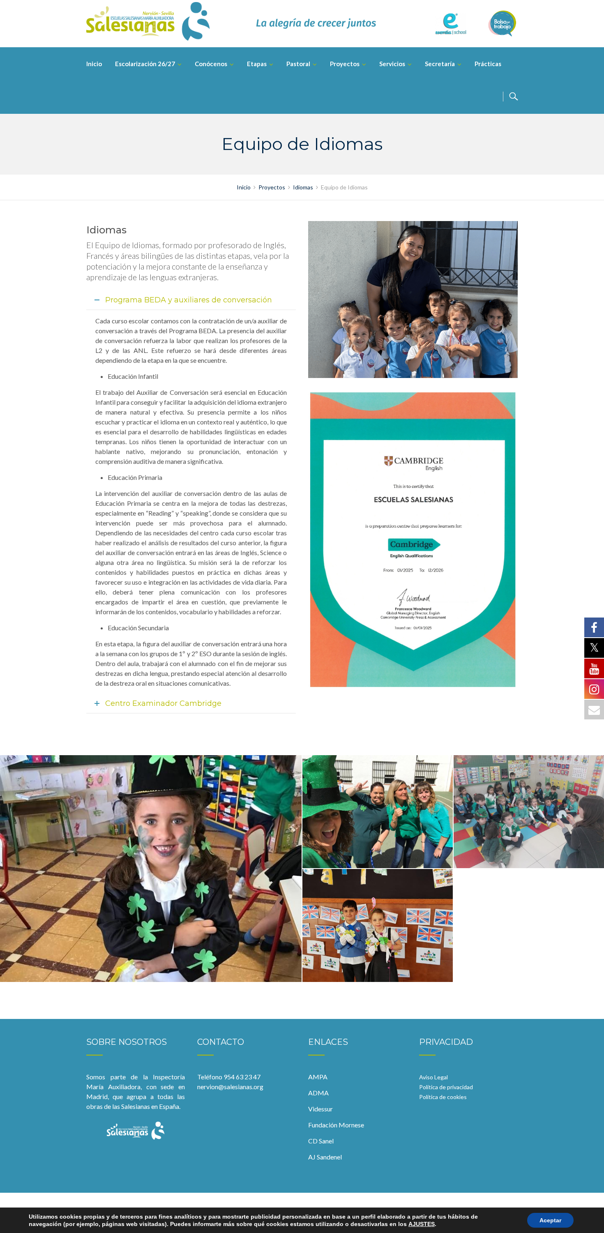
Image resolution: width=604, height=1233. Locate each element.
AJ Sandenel (325, 1157)
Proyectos (345, 63)
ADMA (318, 1093)
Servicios (392, 63)
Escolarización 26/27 (145, 63)
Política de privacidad (446, 1086)
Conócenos (211, 63)
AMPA (317, 1077)
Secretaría (440, 63)
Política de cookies (443, 1096)
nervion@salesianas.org (230, 1086)
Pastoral (298, 63)
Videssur (320, 1109)
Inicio (94, 63)
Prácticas (488, 63)
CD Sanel (321, 1141)
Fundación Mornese (336, 1125)
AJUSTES (421, 1224)
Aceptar (550, 1220)
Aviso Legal (433, 1077)
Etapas (257, 63)
